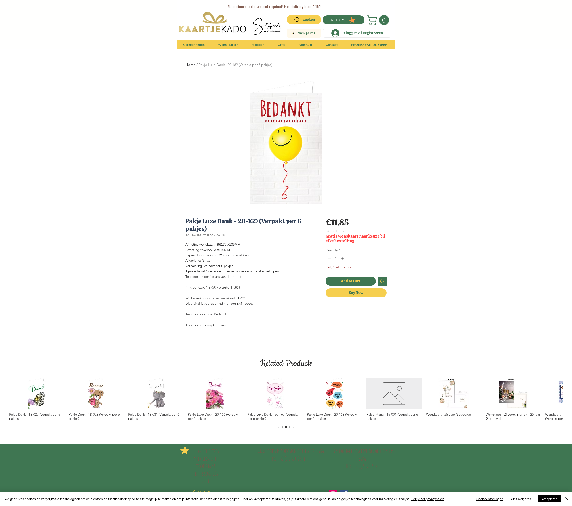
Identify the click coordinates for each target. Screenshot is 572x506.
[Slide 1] (272, 5)
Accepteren (549, 499)
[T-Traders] (278, 5)
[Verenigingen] (299, 5)
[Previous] (183, 6)
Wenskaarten (201, 491)
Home (190, 65)
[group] (286, 399)
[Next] (389, 6)
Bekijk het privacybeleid (427, 499)
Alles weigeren (521, 499)
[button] (379, 20)
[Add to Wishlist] (382, 281)
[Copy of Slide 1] (289, 5)
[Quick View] (36, 393)
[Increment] (342, 258)
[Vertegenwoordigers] (294, 5)
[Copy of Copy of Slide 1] (284, 5)
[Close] (566, 498)
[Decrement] (329, 258)
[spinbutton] (336, 258)
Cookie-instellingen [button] (489, 499)
